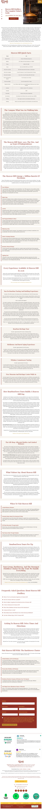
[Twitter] (18, 791)
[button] (21, 597)
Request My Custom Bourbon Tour (9, 724)
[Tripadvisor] (26, 791)
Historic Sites (25, 803)
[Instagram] (21, 791)
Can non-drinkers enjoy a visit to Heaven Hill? (14, 615)
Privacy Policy (25, 721)
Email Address (21, 706)
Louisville (21, 769)
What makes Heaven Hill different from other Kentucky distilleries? (18, 612)
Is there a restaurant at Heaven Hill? (12, 605)
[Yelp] (24, 791)
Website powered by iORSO (21, 805)
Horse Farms (18, 803)
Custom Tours (5, 803)
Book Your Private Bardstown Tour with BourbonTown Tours (21, 43)
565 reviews (9, 741)
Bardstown (25, 769)
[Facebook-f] (16, 791)
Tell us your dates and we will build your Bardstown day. (21, 282)
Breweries (38, 803)
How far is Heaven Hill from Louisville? (12, 599)
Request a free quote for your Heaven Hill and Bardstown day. (16, 582)
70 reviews (10, 754)
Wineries (32, 803)
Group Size (4, 712)
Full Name (4, 701)
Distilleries (12, 803)
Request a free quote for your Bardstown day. (21, 433)
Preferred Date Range (23, 712)
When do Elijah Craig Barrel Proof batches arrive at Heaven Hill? (17, 602)
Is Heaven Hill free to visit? (9, 610)
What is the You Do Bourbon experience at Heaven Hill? (16, 597)
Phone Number (5, 706)
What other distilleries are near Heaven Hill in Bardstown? (16, 607)
